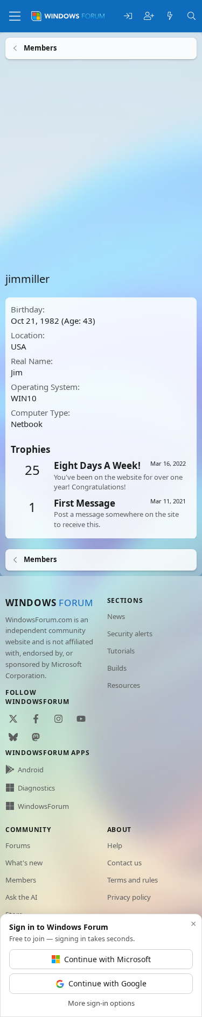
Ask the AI (21, 897)
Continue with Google (107, 983)
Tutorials (121, 651)
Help (114, 845)
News (116, 616)
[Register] (148, 16)
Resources (123, 685)
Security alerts (129, 633)
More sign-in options (101, 1003)
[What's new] (169, 16)
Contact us (124, 862)
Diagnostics (36, 788)
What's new (24, 862)
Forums (17, 845)
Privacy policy (129, 897)
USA (18, 346)
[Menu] (14, 16)
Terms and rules (132, 880)
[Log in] (127, 16)
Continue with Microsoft (107, 959)
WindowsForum (43, 806)
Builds (117, 668)
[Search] (191, 16)
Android (31, 769)
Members (20, 880)
